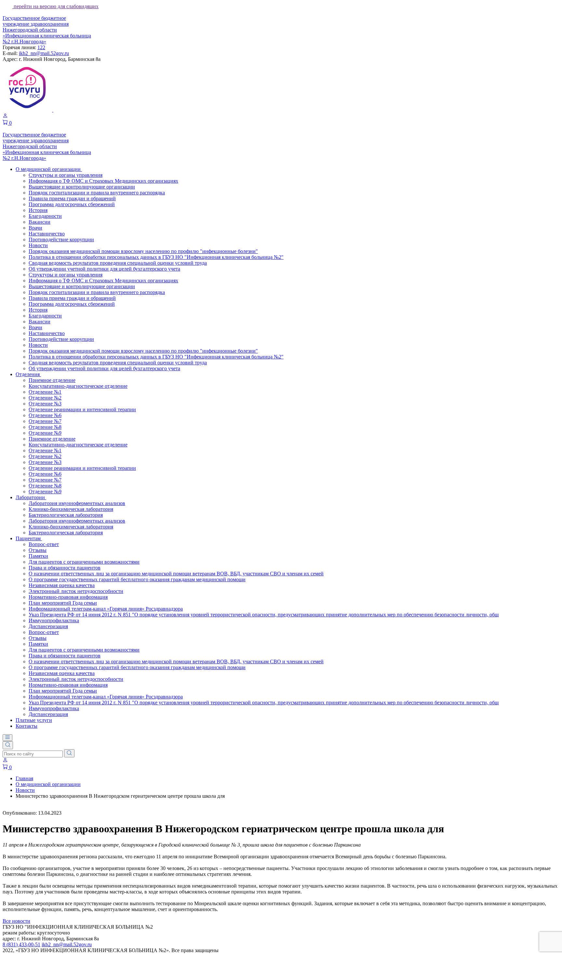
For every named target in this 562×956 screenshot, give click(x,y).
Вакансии (39, 222)
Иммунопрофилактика (54, 620)
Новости (38, 245)
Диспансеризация (48, 626)
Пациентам (29, 538)
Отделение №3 (45, 403)
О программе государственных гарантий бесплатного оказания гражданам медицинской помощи (137, 579)
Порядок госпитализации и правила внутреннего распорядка (97, 192)
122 (41, 47)
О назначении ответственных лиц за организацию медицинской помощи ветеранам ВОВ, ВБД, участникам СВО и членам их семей (176, 573)
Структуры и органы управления (65, 175)
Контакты (26, 726)
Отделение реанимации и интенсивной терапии (82, 409)
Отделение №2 (45, 398)
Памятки (38, 556)
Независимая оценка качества (62, 585)
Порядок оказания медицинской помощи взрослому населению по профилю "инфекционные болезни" (143, 251)
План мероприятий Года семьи (63, 603)
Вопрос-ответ (44, 544)
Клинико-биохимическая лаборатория (71, 509)
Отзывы (38, 550)
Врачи (35, 228)
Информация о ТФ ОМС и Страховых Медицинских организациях (103, 181)
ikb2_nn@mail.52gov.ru (44, 53)
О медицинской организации (49, 169)
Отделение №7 (45, 421)
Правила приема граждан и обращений (72, 198)
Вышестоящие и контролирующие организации (82, 187)
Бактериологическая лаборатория (66, 515)
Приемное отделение (52, 380)
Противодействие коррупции (61, 239)
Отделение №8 (45, 427)
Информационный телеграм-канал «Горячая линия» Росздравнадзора (106, 609)
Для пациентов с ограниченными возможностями (84, 562)
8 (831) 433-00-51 (21, 944)
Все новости (16, 921)
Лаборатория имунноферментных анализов (77, 503)
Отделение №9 (45, 433)
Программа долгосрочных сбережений (72, 204)
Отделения (28, 374)
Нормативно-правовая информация (68, 597)
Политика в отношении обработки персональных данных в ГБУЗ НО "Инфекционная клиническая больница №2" (156, 257)
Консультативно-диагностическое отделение (78, 386)
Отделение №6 (45, 415)
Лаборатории (31, 497)
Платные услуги (34, 720)
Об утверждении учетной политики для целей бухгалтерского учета (104, 269)
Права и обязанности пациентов (64, 567)
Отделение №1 (45, 392)
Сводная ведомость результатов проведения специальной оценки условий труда (118, 263)
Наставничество (47, 233)
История (38, 210)
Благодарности (45, 216)
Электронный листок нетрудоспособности (76, 591)
